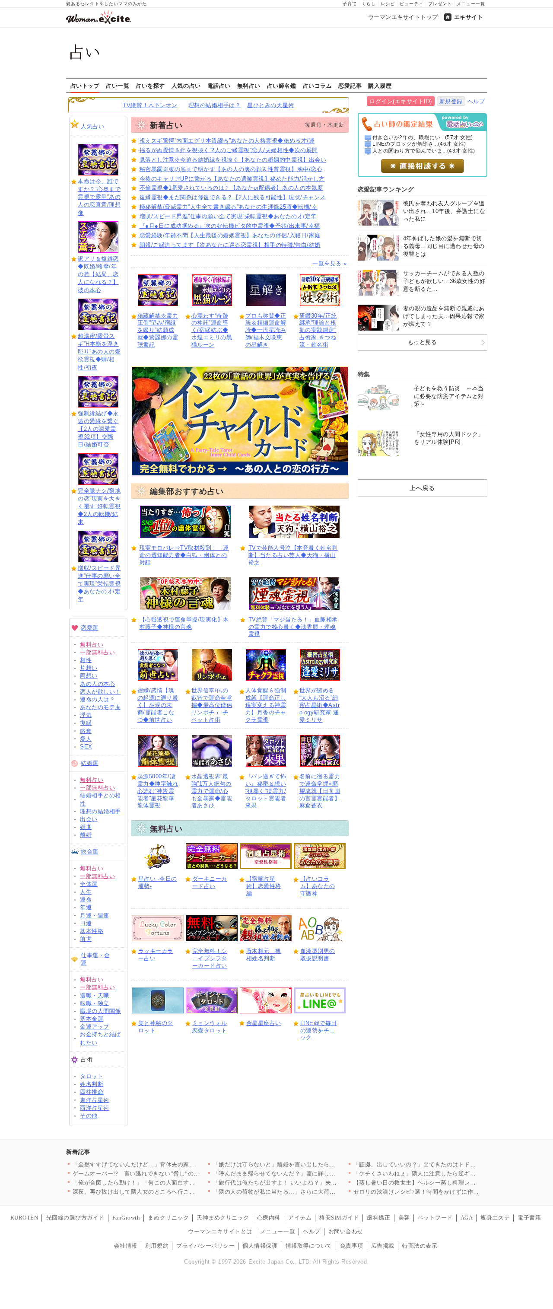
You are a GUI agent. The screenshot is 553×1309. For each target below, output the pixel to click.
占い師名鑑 (281, 85)
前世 (86, 939)
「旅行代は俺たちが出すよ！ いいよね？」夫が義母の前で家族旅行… (304, 1182)
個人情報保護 (259, 1245)
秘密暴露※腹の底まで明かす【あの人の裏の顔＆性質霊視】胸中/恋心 (231, 169)
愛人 (86, 739)
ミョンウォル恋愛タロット (209, 1027)
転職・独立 (94, 1003)
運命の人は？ (97, 699)
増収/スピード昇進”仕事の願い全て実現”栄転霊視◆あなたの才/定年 (99, 584)
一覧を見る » (330, 263)
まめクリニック (168, 1217)
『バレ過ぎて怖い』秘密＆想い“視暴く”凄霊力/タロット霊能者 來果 (265, 791)
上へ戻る (422, 487)
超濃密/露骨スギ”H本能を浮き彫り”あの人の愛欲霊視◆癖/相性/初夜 (99, 352)
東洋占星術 (94, 1100)
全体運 (89, 884)
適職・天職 (94, 995)
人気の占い (186, 85)
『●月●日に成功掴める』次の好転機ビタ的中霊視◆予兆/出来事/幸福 (230, 226)
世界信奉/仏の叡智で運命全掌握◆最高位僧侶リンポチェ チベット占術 (211, 705)
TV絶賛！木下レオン (150, 105)
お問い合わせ (345, 1231)
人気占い (92, 126)
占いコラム (317, 85)
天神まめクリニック (223, 1217)
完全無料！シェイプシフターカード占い (209, 958)
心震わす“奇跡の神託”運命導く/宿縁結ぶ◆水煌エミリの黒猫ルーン (211, 330)
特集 (364, 374)
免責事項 (351, 1245)
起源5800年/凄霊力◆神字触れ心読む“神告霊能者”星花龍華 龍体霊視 (157, 791)
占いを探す (150, 85)
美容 (404, 1217)
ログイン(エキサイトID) (400, 101)
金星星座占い (263, 1023)
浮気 (86, 715)
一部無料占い (97, 652)
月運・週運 (94, 915)
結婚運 (90, 763)
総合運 (90, 851)
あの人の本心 (97, 684)
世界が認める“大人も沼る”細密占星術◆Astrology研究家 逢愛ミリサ (319, 705)
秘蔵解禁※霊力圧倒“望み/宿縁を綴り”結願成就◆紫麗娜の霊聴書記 (157, 330)
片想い (89, 668)
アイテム (299, 1217)
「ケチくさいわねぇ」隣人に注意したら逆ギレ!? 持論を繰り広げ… (441, 1173)
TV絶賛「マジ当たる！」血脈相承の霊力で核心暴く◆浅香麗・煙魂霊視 (293, 626)
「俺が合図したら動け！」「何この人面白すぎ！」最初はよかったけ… (166, 1182)
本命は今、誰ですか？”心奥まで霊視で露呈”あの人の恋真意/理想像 (99, 197)
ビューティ (411, 3)
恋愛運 (90, 627)
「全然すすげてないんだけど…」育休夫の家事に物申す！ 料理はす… (164, 1164)
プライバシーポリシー (205, 1245)
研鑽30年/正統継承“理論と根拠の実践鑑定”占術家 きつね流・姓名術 (318, 330)
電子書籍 (529, 1217)
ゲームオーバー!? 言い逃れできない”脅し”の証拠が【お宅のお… (160, 1173)
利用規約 (156, 1245)
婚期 (86, 827)
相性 (86, 660)
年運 (86, 907)
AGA (467, 1217)
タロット (91, 1076)
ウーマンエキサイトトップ (403, 17)
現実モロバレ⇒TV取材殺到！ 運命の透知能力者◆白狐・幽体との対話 (184, 555)
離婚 (86, 834)
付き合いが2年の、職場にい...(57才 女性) (422, 137)
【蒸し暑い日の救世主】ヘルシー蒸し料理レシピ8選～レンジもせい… (445, 1182)
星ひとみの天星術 (270, 105)
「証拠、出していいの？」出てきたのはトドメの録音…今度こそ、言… (446, 1164)
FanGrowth (126, 1217)
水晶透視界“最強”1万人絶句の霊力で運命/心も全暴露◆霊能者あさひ (211, 791)
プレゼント (440, 3)
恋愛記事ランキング (386, 189)
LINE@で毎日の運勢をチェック (318, 1030)
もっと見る (422, 342)
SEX (86, 746)
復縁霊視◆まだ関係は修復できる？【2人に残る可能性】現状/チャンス (233, 197)
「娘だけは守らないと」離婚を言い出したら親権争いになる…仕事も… (306, 1164)
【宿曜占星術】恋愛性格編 (263, 886)
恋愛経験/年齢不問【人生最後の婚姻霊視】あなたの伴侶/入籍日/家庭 (230, 235)
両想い (89, 675)
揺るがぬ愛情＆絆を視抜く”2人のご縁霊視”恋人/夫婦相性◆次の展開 (229, 150)
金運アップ (94, 1026)
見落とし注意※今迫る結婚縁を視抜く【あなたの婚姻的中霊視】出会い (233, 159)
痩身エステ (495, 1217)
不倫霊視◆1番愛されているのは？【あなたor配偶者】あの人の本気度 (231, 188)
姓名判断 (91, 1084)
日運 (86, 923)
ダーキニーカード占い (209, 882)
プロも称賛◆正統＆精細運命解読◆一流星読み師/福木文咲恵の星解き (265, 330)
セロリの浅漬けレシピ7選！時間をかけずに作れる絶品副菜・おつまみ (445, 1191)
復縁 (86, 723)
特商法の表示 (419, 1245)
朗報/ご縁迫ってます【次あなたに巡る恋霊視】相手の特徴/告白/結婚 (230, 245)
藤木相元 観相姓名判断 (263, 955)
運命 (86, 899)
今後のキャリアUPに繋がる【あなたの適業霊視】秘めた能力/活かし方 (232, 178)
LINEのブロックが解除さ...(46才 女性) (419, 144)
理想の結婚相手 (100, 811)
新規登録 (451, 101)
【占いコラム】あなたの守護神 (317, 886)
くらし (369, 3)
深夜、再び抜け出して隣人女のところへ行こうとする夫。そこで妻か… (166, 1191)
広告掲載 (382, 1245)
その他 (89, 1115)
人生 (86, 892)
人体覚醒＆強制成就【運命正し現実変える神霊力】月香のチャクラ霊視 (265, 705)
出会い (89, 819)
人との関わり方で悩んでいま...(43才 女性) (423, 151)
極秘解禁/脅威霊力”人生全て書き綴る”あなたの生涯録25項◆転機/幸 (229, 207)
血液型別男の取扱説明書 (317, 955)
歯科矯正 (378, 1217)
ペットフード (435, 1217)
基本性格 (91, 931)
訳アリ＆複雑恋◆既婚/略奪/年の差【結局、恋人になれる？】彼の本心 (98, 274)
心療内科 (268, 1217)
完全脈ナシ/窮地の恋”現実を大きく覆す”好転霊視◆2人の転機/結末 (99, 506)
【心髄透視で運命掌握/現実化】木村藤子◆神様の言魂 (184, 623)
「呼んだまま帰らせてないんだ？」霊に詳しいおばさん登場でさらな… (306, 1173)
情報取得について (309, 1245)
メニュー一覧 (471, 3)
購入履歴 (379, 85)
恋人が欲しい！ (100, 691)
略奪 (86, 731)
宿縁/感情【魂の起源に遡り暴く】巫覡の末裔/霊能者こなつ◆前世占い (157, 705)
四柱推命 (91, 1092)
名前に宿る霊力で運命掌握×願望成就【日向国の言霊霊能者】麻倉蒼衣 (319, 791)
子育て (350, 3)
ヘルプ (476, 101)
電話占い (219, 85)
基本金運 (91, 1019)
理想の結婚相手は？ (214, 105)
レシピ (388, 3)
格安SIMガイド (339, 1217)
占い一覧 (117, 85)
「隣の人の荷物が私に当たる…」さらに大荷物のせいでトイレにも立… (306, 1191)
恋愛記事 (350, 85)
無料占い (249, 85)
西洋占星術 (94, 1108)
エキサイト (468, 17)
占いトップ (85, 85)
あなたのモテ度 (100, 707)
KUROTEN (24, 1217)
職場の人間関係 (100, 1011)
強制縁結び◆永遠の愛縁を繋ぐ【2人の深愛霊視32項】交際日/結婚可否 (98, 429)
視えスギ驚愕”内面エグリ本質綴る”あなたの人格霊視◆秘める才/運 (227, 140)
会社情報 (125, 1245)
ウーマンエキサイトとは (220, 1231)
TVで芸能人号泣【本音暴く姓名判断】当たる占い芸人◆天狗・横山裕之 (293, 555)
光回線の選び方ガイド (75, 1217)
